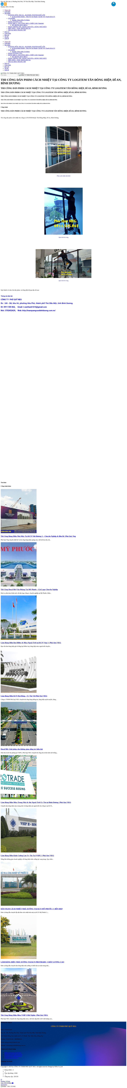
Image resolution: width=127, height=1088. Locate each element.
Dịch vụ (6, 32)
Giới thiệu (7, 11)
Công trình (7, 33)
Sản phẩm (7, 13)
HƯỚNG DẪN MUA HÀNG (13, 1054)
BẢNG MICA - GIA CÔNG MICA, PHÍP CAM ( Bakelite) (26, 23)
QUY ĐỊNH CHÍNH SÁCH (13, 1056)
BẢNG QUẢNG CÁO (15, 21)
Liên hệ (6, 38)
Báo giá (6, 35)
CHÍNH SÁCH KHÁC (11, 1057)
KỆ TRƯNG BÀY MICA (19, 25)
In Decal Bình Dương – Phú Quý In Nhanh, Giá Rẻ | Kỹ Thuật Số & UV (33, 16)
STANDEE (11, 18)
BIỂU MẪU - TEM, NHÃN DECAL (19, 28)
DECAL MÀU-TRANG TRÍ (17, 30)
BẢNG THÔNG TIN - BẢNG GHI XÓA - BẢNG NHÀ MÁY (27, 27)
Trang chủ (7, 10)
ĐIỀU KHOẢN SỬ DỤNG (12, 1052)
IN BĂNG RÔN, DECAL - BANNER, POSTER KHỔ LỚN (26, 15)
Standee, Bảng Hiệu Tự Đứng (21, 20)
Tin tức (6, 37)
